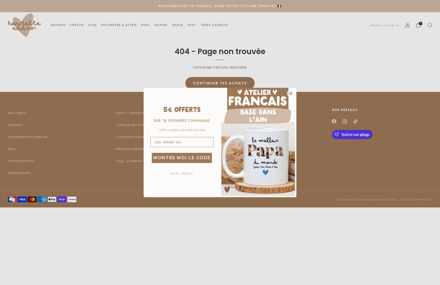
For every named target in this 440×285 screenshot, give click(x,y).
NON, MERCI (181, 174)
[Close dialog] (291, 93)
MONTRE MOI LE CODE (182, 157)
